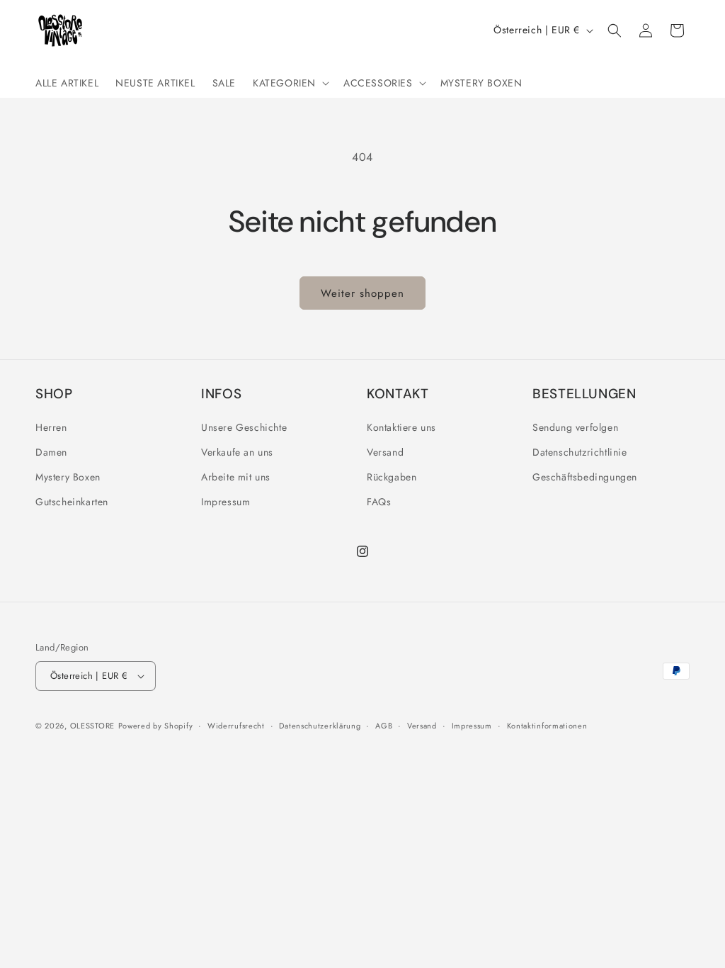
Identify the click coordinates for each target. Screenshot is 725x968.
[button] (289, 83)
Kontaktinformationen (547, 725)
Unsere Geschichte (244, 427)
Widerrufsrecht (236, 725)
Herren (51, 427)
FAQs (379, 502)
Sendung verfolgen (575, 427)
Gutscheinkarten (71, 502)
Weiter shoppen (362, 293)
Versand (385, 452)
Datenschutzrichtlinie (579, 452)
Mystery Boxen (68, 477)
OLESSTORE (92, 725)
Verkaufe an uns (237, 452)
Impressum (225, 502)
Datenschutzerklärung (319, 725)
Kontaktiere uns (401, 427)
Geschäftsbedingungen (584, 477)
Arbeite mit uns (235, 477)
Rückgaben (391, 477)
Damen (51, 452)
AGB (383, 725)
